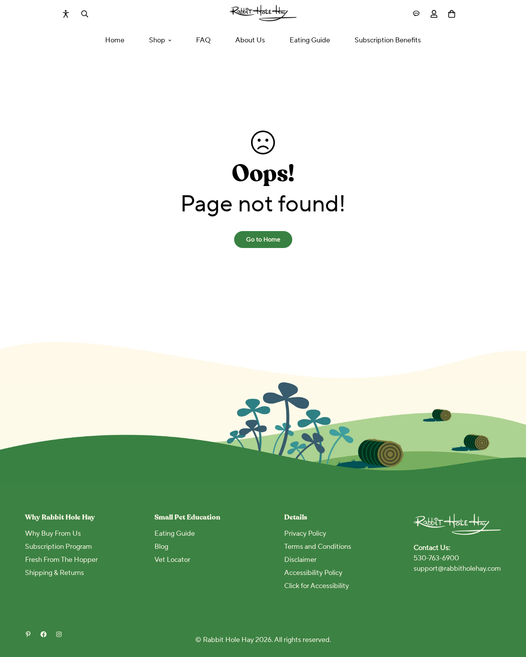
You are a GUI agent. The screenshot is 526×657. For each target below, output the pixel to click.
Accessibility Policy (313, 572)
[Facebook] (43, 634)
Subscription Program (58, 546)
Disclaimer (300, 559)
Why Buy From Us (53, 533)
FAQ (203, 40)
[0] (452, 14)
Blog (161, 546)
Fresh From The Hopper (61, 559)
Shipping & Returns (54, 572)
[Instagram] (59, 634)
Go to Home (263, 239)
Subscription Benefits (388, 40)
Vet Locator (172, 559)
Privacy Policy (305, 533)
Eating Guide (310, 40)
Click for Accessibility (316, 586)
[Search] (85, 13)
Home (114, 40)
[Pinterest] (28, 634)
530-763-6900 (436, 558)
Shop (157, 40)
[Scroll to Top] (511, 615)
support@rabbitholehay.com (457, 568)
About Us (250, 40)
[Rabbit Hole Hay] (263, 13)
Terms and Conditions (317, 546)
